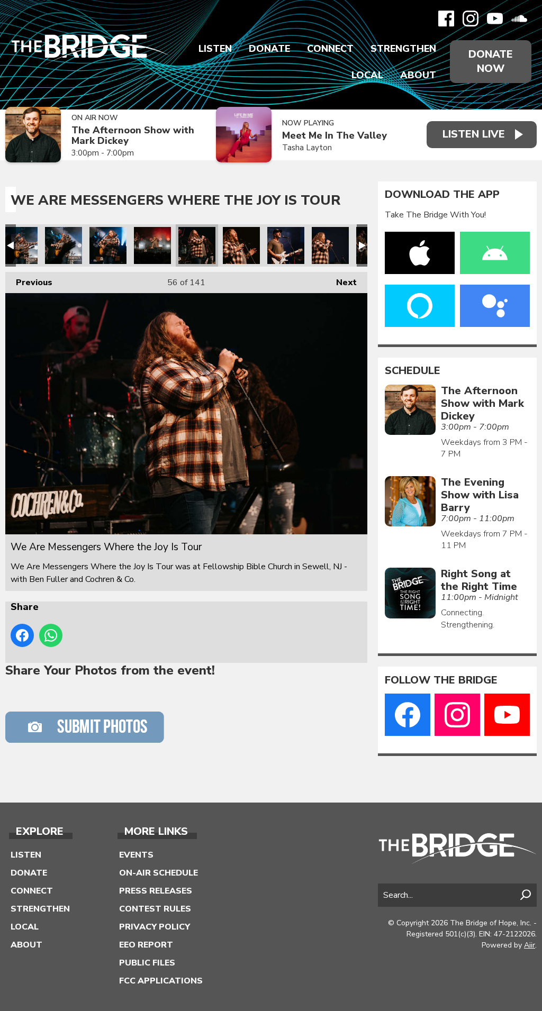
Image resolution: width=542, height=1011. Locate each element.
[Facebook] (446, 18)
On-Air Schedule (158, 873)
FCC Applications (161, 981)
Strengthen (403, 48)
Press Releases (155, 891)
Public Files (147, 963)
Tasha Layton (307, 147)
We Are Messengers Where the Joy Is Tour (19, 245)
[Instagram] (470, 18)
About (418, 75)
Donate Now (490, 61)
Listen (215, 48)
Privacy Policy (154, 927)
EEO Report (146, 945)
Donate (269, 48)
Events (136, 855)
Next (341, 282)
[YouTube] (495, 18)
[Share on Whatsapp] (50, 635)
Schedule (412, 371)
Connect (330, 48)
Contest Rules (155, 909)
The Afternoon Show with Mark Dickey (132, 136)
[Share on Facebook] (22, 635)
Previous (28, 282)
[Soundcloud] (519, 18)
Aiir (529, 945)
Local (367, 75)
